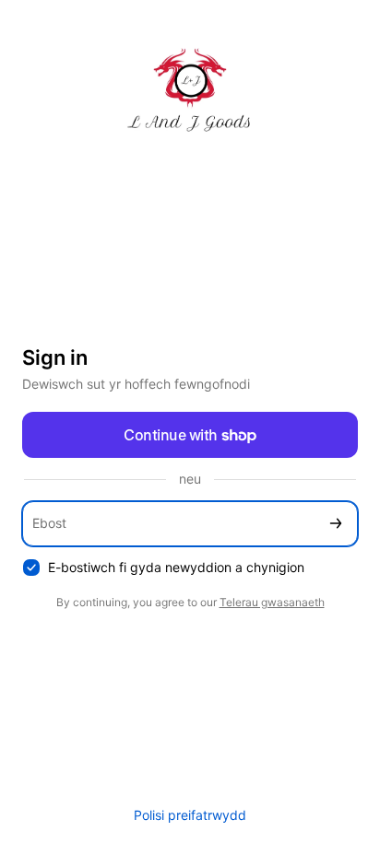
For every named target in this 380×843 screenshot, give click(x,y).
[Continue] (335, 524)
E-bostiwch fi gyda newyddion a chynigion (176, 567)
